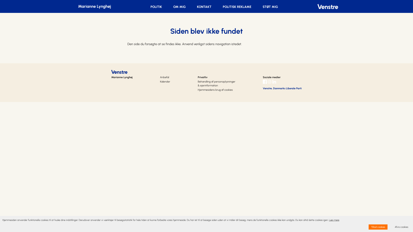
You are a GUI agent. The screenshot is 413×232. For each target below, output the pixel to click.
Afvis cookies (401, 227)
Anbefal (164, 77)
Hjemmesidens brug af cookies (215, 89)
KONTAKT (204, 7)
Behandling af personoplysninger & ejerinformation (216, 83)
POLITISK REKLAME (237, 7)
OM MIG (179, 7)
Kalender (165, 81)
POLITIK (156, 7)
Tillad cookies (378, 227)
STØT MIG (270, 7)
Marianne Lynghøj (94, 6)
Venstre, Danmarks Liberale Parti (282, 88)
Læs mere (334, 220)
